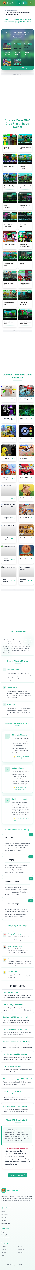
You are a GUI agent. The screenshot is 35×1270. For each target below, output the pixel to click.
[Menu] (30, 3)
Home (6, 10)
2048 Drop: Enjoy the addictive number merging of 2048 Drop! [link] (17, 13)
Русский (4, 1252)
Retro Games (13, 10)
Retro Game (9, 1148)
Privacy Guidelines (7, 1235)
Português (21, 1249)
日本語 (20, 1246)
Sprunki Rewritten (21, 1148)
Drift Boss (4, 1217)
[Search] (19, 3)
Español (4, 1249)
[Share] (33, 68)
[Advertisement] (17, 92)
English (4, 1246)
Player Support (6, 1232)
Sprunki (3, 1220)
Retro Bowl (4, 1214)
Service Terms (5, 1238)
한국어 (3, 1255)
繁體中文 (20, 1252)
